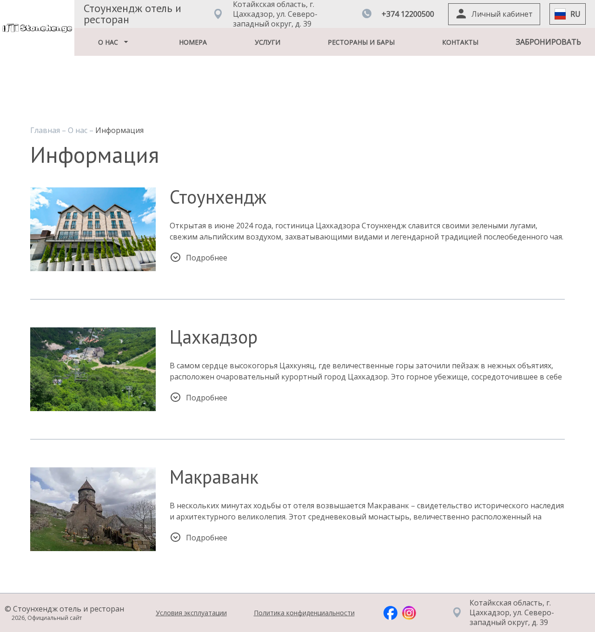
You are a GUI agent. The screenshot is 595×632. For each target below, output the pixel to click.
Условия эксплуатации (191, 613)
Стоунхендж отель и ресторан (132, 14)
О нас (78, 130)
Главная (46, 130)
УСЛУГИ (267, 42)
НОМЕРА (193, 42)
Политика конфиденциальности (304, 613)
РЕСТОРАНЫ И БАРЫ (361, 42)
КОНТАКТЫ (460, 42)
